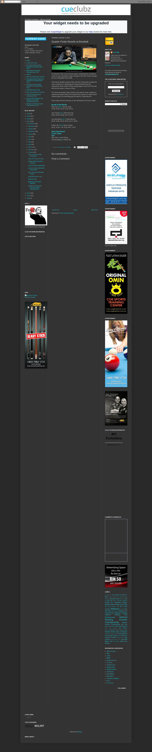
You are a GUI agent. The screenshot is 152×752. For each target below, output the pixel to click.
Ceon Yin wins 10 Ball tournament (35, 155)
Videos (28, 74)
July (29, 136)
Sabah (118, 635)
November (31, 126)
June (30, 139)
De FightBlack (116, 602)
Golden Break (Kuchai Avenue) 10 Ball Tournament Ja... (35, 187)
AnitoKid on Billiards (113, 678)
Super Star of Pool (116, 639)
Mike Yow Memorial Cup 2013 (35, 77)
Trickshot (117, 641)
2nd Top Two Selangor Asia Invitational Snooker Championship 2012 (34, 100)
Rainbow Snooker (109, 633)
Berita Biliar (110, 676)
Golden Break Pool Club (118, 604)
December (31, 123)
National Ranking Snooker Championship (116, 619)
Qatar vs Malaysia (121, 632)
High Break (108, 606)
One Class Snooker (121, 626)
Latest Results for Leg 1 (35, 176)
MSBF (108, 658)
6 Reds (122, 595)
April (29, 144)
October (30, 129)
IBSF (121, 606)
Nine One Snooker (110, 626)
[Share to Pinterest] (87, 147)
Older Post (94, 210)
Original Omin (111, 667)
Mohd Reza (115, 611)
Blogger (79, 732)
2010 (28, 195)
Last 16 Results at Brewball (36, 165)
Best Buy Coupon (30, 297)
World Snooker (111, 651)
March (30, 147)
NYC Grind (110, 683)
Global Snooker (111, 669)
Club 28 (109, 600)
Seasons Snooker (110, 637)
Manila (122, 609)
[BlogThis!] (80, 147)
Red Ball (121, 633)
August (30, 134)
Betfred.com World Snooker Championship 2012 (34, 104)
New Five (124, 624)
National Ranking (121, 613)
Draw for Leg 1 (32, 179)
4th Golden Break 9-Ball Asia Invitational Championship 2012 (35, 80)
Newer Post (55, 210)
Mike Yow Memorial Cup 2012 (35, 92)
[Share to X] (82, 147)
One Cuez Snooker (111, 628)
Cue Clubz (116, 52)
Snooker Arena (120, 637)
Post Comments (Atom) (67, 213)
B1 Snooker (120, 596)
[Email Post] (74, 147)
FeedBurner (120, 94)
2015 (28, 113)
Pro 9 (108, 681)
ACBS (108, 656)
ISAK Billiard (110, 674)
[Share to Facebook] (85, 147)
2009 (28, 198)
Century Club (114, 599)
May (29, 142)
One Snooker (123, 628)
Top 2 (112, 641)
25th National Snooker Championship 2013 (33, 71)
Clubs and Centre (31, 63)
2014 (28, 116)
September (31, 131)
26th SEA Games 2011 (33, 90)
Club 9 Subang (117, 600)
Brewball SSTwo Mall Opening (34, 182)
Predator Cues (111, 665)
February (31, 149)
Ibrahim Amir (115, 606)
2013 (28, 119)
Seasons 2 (124, 635)
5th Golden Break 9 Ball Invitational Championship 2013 (34, 66)
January (31, 152)
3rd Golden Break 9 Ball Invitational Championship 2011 (34, 86)
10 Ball (107, 594)
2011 (28, 193)
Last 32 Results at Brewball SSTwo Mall (36, 168)
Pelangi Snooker (110, 632)
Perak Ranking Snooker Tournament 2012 (33, 95)
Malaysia (115, 609)
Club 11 (122, 598)
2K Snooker (116, 595)
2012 (28, 121)
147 (110, 594)
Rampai (116, 633)
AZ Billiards (110, 672)
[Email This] (78, 147)
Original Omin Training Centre (118, 630)
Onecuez (107, 630)
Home (75, 210)
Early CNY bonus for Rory (36, 159)
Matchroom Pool (112, 660)
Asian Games (112, 596)
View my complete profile (112, 65)
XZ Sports (109, 662)
